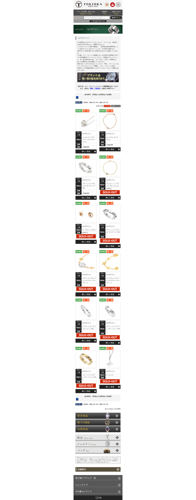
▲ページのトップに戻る (113, 408)
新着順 (86, 102)
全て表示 (107, 106)
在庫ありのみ (115, 106)
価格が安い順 (103, 102)
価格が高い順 (93, 102)
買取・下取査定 (95, 88)
